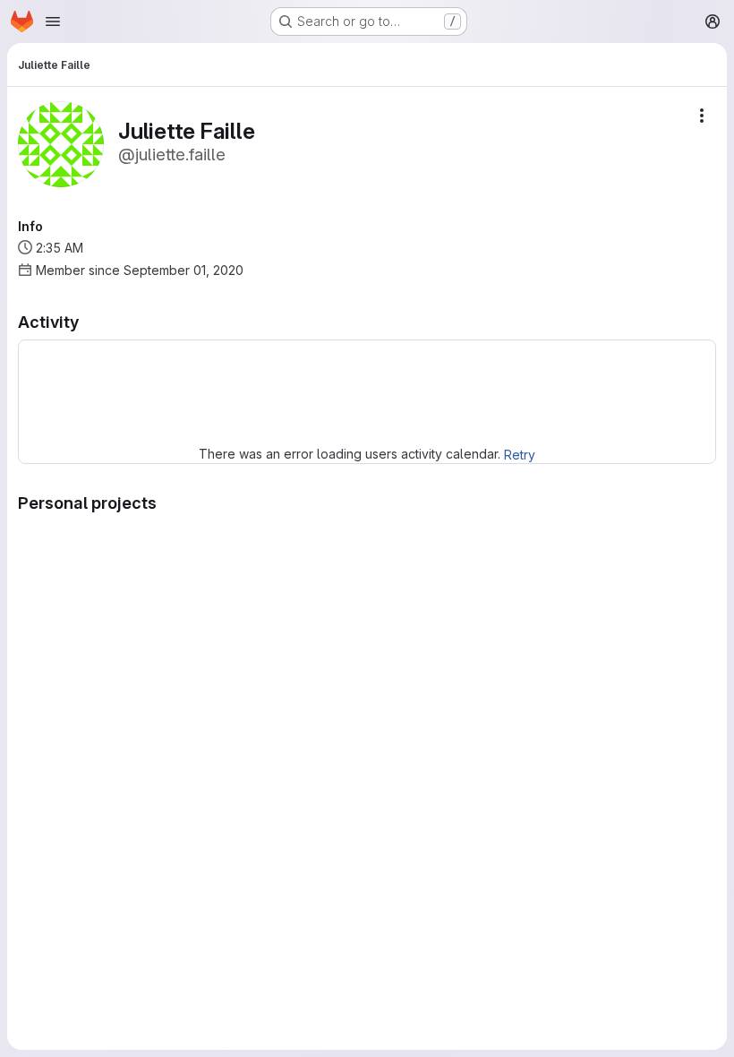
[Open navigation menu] (52, 21)
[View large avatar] (61, 142)
